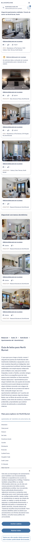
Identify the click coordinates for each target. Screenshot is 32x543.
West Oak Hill (5, 468)
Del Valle (3, 435)
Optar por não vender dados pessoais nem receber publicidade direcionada (16, 538)
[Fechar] (29, 471)
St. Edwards (4, 464)
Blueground (4, 338)
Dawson (3, 432)
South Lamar (4, 460)
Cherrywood (4, 428)
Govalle (3, 442)
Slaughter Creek (5, 457)
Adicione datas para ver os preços (12, 41)
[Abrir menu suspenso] (29, 2)
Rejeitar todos (16, 531)
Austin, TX (14, 338)
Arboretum (4, 425)
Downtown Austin (6, 439)
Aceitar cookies (16, 524)
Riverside (3, 450)
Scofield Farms (5, 453)
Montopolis (4, 446)
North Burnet (24, 338)
